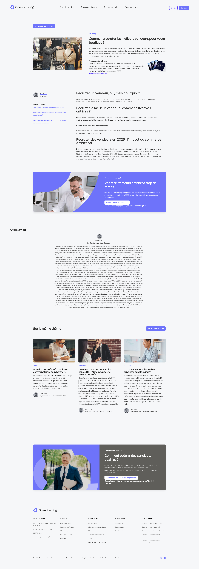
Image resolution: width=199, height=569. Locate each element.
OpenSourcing (119, 523)
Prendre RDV (64, 538)
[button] (67, 7)
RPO (89, 531)
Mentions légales (81, 558)
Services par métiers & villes (97, 542)
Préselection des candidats (97, 527)
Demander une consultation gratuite (121, 478)
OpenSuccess (119, 527)
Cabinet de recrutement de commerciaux (151, 536)
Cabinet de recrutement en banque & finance (151, 542)
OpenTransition (120, 531)
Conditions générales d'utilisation (101, 558)
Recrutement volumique (96, 535)
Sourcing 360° (92, 523)
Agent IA (90, 538)
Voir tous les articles (156, 328)
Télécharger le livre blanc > (99, 73)
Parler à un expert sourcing (117, 202)
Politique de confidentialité (64, 558)
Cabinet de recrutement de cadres (154, 531)
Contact (184, 8)
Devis (173, 8)
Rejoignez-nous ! (65, 523)
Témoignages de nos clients (69, 531)
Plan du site (118, 558)
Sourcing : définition (67, 527)
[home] (22, 7)
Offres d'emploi (111, 7)
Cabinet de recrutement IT (151, 527)
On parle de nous (66, 535)
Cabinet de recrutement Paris (152, 523)
